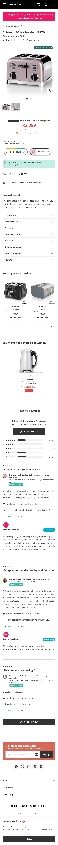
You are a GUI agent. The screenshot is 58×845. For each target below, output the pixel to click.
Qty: (5, 174)
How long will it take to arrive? (20, 165)
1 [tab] (52, 327)
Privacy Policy (45, 829)
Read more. (30, 207)
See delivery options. (41, 120)
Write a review (32, 40)
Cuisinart (14, 26)
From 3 (21, 40)
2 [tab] (54, 326)
